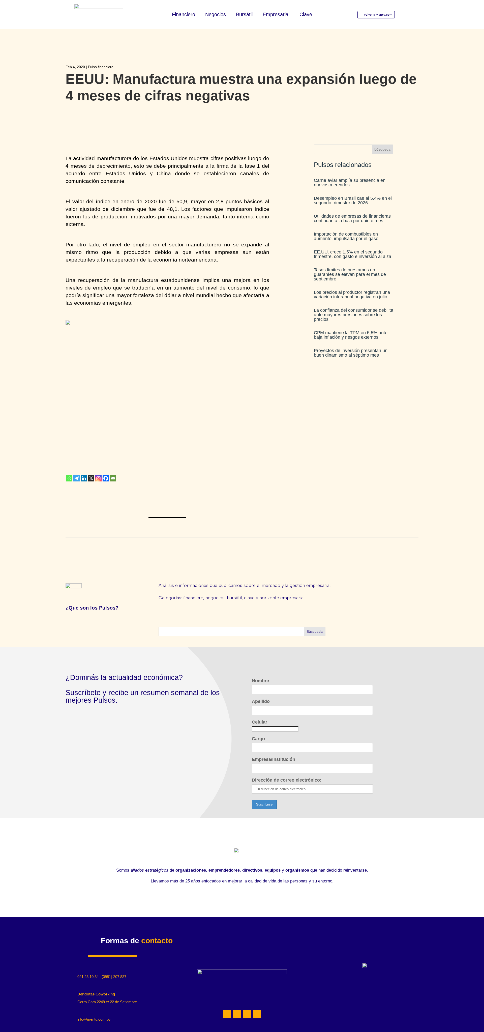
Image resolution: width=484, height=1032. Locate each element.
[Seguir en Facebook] (257, 1014)
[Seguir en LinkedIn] (227, 1014)
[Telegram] (76, 478)
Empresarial (276, 15)
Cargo (258, 738)
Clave (305, 15)
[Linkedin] (84, 478)
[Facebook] (106, 478)
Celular (259, 722)
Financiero (183, 15)
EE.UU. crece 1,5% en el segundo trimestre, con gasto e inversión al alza (352, 254)
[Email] (113, 478)
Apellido (261, 701)
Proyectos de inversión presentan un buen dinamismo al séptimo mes (350, 353)
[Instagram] (98, 478)
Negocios (215, 15)
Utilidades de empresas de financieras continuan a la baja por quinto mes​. (352, 218)
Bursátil (244, 15)
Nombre (260, 680)
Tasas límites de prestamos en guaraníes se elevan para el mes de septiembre (350, 274)
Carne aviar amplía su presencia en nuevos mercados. (349, 182)
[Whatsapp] (69, 478)
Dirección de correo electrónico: (286, 780)
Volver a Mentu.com (378, 14)
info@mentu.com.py (94, 1019)
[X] (91, 478)
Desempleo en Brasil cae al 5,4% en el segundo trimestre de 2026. (353, 200)
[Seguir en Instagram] (237, 1014)
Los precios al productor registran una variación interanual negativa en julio (352, 294)
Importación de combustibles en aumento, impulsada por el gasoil (347, 236)
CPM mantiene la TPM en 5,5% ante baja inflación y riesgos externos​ (350, 335)
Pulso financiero (100, 67)
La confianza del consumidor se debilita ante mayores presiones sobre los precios (353, 315)
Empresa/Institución (273, 759)
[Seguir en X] (247, 1014)
